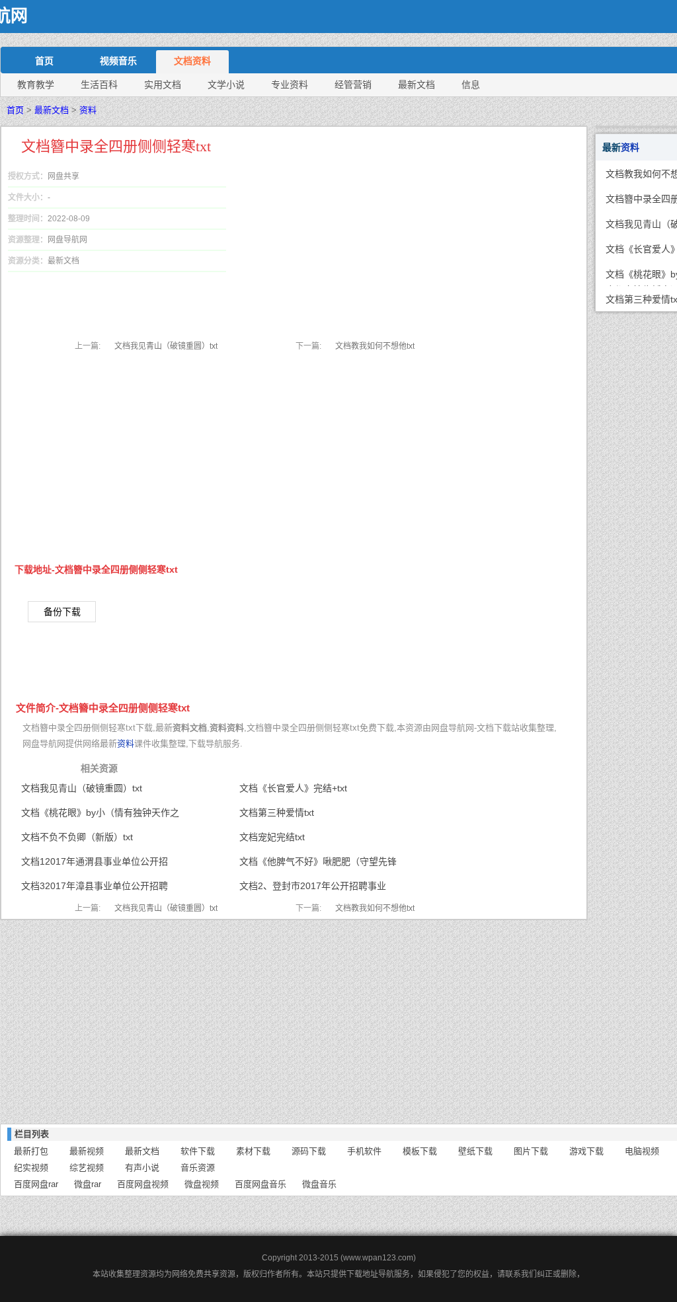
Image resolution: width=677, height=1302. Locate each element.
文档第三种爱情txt (276, 812)
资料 (88, 110)
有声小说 (142, 1168)
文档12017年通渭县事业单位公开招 (94, 861)
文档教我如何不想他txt (375, 346)
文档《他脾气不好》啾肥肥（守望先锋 (318, 861)
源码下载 (309, 1151)
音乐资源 (197, 1168)
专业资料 (289, 84)
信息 (470, 84)
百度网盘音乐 (260, 1184)
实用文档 (162, 84)
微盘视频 (201, 1184)
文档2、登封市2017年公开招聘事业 (312, 886)
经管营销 (353, 84)
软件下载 (197, 1151)
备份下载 (62, 611)
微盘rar (87, 1184)
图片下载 (531, 1151)
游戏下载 (586, 1151)
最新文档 (416, 84)
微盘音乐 (319, 1184)
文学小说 (226, 84)
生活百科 (99, 84)
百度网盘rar (36, 1184)
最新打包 (31, 1151)
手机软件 (364, 1151)
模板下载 (420, 1151)
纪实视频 (31, 1168)
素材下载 (253, 1151)
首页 (44, 60)
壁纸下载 (475, 1151)
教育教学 (35, 84)
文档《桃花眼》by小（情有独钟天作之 (100, 812)
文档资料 (192, 60)
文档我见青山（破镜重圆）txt (166, 346)
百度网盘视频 (143, 1184)
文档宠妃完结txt (272, 837)
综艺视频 (86, 1168)
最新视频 (86, 1151)
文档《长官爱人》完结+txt (293, 788)
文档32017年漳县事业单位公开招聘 (94, 886)
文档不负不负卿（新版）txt (77, 837)
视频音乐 (118, 60)
